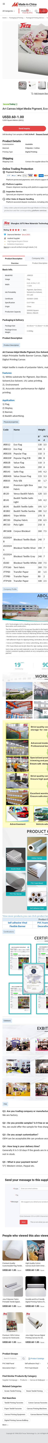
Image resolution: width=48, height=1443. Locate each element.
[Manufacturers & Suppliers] (24, 4)
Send (23, 1222)
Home (4, 18)
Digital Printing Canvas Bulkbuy (16, 1420)
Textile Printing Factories (13, 1402)
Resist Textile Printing (34, 1391)
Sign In (6, 247)
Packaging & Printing (16, 18)
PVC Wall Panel (8, 1363)
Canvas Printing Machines (37, 1408)
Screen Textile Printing (12, 1391)
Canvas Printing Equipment (14, 1414)
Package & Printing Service (35, 18)
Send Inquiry (24, 128)
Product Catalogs (37, 1358)
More (4, 1425)
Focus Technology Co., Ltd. (31, 1433)
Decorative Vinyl (8, 1368)
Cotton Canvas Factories (37, 1402)
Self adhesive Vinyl (32, 1363)
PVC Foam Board (31, 1368)
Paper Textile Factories (13, 1408)
